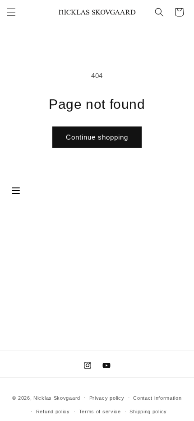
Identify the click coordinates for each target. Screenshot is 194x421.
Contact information (157, 398)
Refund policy (53, 411)
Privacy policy (107, 398)
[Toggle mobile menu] (16, 191)
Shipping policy (148, 411)
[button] (11, 12)
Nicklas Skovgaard (56, 397)
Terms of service (100, 411)
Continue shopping (97, 137)
